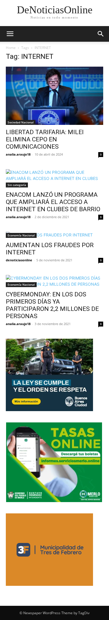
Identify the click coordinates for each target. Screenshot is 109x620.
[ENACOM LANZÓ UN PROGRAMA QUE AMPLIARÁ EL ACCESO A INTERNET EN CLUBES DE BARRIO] (54, 178)
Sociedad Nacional (21, 122)
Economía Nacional (21, 235)
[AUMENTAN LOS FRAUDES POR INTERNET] (54, 235)
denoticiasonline (19, 260)
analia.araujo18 (18, 154)
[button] (10, 34)
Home (11, 47)
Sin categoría (17, 185)
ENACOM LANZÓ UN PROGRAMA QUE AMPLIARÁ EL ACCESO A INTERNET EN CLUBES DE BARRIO (53, 202)
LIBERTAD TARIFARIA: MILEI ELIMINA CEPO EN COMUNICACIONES (45, 139)
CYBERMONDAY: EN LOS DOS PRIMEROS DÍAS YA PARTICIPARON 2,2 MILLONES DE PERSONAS (52, 305)
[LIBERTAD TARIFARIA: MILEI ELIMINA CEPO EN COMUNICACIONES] (54, 96)
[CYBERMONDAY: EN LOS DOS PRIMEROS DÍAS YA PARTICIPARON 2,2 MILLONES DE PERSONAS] (54, 281)
